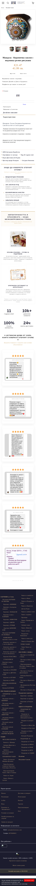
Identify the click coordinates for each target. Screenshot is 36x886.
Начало (2, 7)
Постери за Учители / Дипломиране (27, 671)
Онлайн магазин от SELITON (18, 871)
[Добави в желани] (31, 90)
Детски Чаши (25, 608)
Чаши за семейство (27, 595)
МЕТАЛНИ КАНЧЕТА (9, 739)
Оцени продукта (7, 106)
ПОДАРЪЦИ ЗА (25, 738)
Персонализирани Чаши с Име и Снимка (9, 771)
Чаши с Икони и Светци (7, 779)
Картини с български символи (9, 608)
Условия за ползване (7, 813)
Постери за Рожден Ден (28, 690)
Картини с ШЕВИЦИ (9, 604)
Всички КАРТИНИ (8, 688)
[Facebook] (3, 836)
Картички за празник (27, 698)
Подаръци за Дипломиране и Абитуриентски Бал (26, 715)
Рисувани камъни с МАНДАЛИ (8, 704)
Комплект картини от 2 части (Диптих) (9, 643)
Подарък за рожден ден (26, 721)
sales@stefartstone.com (15, 830)
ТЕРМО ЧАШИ (25, 644)
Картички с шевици (27, 695)
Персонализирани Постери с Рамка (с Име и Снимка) (27, 666)
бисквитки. (31, 884)
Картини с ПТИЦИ (9, 625)
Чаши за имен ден (27, 638)
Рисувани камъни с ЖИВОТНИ (8, 713)
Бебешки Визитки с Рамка (26, 676)
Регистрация (22, 796)
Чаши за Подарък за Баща (27, 602)
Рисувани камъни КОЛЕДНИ (7, 727)
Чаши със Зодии (8, 775)
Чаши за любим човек (28, 611)
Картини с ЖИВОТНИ (10, 619)
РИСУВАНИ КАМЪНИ (8, 691)
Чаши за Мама (25, 598)
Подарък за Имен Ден (28, 725)
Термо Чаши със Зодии (25, 648)
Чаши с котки (25, 631)
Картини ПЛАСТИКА (10, 656)
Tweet (24, 104)
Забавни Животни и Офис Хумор (8, 746)
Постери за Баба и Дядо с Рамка (27, 660)
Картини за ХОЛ (8, 667)
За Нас (3, 800)
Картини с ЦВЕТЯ (9, 622)
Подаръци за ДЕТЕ (27, 750)
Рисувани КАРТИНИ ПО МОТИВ (8, 600)
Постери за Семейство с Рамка (27, 655)
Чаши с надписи (26, 614)
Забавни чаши (25, 625)
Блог (19, 811)
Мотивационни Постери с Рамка (27, 686)
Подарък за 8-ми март (28, 728)
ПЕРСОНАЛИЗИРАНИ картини (9, 684)
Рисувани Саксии (10, 7)
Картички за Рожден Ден (26, 702)
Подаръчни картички (26, 693)
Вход (2, 804)
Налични (22, 756)
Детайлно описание (10, 112)
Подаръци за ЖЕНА (27, 744)
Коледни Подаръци (27, 736)
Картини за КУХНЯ (9, 677)
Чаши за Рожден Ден (27, 641)
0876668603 (12, 833)
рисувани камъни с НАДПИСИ (8, 718)
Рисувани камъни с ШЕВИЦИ (8, 699)
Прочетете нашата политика (18, 860)
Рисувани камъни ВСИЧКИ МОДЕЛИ (7, 732)
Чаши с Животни (26, 628)
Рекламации (5, 796)
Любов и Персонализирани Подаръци (7, 751)
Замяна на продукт (7, 822)
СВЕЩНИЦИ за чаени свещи (9, 694)
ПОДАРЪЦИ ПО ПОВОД (25, 710)
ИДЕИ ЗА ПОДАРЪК (25, 706)
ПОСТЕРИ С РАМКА (25, 652)
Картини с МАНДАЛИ (10, 612)
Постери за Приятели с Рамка (27, 681)
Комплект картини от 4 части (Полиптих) (9, 652)
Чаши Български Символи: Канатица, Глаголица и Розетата (9, 766)
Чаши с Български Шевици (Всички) (8, 760)
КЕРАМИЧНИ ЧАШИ (9, 756)
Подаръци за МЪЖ (27, 747)
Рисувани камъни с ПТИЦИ (8, 709)
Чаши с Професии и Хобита (27, 621)
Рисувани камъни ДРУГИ (7, 723)
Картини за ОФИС (9, 680)
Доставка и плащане (24, 793)
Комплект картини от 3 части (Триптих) (9, 648)
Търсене (20, 804)
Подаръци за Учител (27, 741)
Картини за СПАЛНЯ (9, 670)
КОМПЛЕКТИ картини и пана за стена (9, 638)
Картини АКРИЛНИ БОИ (9, 629)
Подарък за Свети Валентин (26, 732)
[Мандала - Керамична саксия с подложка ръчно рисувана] (18, 43)
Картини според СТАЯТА (7, 663)
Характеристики (9, 117)
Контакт (20, 800)
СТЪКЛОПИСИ (8, 659)
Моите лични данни (19, 865)
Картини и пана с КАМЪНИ (8, 615)
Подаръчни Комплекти (24, 634)
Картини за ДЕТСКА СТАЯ (9, 673)
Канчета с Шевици (9, 742)
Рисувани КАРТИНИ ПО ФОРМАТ (8, 633)
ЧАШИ (3, 736)
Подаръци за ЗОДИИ (27, 753)
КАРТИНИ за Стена (7, 597)
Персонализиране (23, 807)
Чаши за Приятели (27, 606)
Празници (24, 617)
